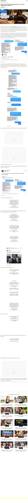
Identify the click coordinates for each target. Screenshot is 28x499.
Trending (7, 2)
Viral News (4, 2)
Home (1, 2)
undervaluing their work (15, 26)
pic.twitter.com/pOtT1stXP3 (14, 339)
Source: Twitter (10, 87)
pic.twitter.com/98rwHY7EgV (14, 318)
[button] (27, 0)
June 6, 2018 (16, 207)
